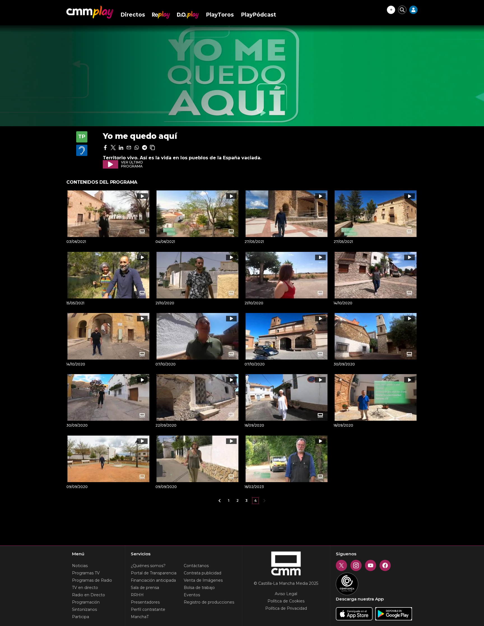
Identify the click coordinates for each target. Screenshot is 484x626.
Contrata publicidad (202, 573)
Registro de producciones (209, 602)
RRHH (137, 594)
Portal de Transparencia (153, 573)
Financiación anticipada (153, 580)
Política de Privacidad (286, 608)
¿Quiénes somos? (148, 565)
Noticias (80, 565)
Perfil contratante (148, 609)
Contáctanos (196, 565)
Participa (80, 616)
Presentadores (145, 602)
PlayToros (220, 14)
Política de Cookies (285, 601)
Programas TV (86, 573)
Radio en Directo (88, 594)
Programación (86, 602)
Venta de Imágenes (203, 580)
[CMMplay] (89, 12)
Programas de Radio (92, 580)
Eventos (192, 594)
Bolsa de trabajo (199, 587)
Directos (132, 14)
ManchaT (140, 616)
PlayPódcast (258, 14)
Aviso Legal (286, 593)
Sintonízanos (84, 609)
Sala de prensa (145, 587)
